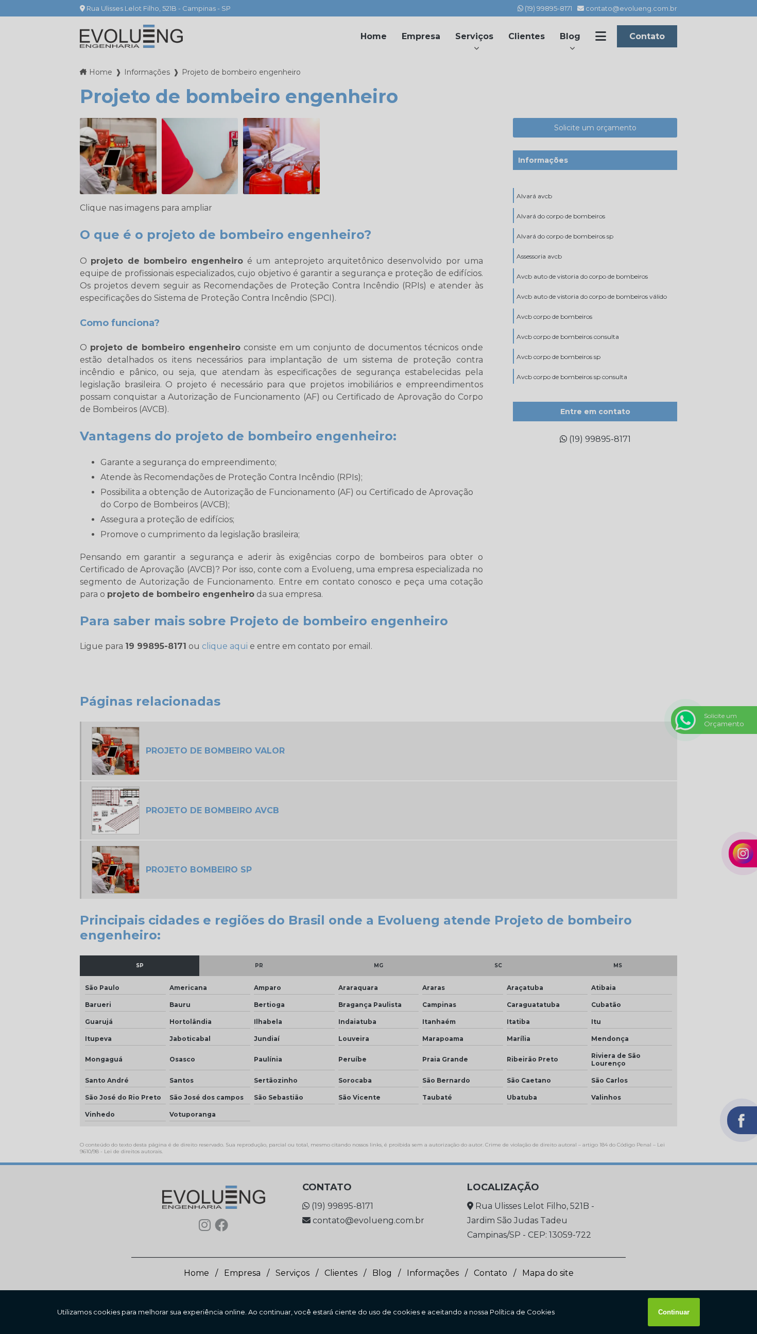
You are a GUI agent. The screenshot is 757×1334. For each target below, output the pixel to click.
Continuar (674, 1312)
